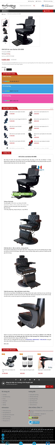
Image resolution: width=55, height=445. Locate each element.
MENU (5, 11)
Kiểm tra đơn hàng (48, 1)
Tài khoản (39, 1)
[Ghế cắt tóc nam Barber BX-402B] (30, 142)
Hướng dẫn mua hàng (34, 394)
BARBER (8, 51)
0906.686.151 (43, 413)
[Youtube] (20, 380)
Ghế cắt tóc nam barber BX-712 (41, 119)
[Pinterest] (30, 380)
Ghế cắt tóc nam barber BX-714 (17, 148)
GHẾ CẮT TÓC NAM (10, 56)
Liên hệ (4, 402)
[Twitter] (34, 380)
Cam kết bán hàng (6, 396)
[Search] (34, 5)
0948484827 (37, 413)
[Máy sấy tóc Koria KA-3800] (45, 361)
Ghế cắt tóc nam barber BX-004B (17, 133)
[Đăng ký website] (34, 422)
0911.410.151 (14, 101)
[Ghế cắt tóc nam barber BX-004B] (6, 135)
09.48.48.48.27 (49, 6)
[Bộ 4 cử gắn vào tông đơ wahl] (27, 361)
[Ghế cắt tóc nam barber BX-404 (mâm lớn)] (30, 135)
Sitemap (4, 404)
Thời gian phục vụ (6, 420)
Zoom (38, 44)
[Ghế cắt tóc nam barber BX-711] (30, 128)
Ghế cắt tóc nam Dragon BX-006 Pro (18, 119)
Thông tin (6, 153)
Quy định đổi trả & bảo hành (8, 414)
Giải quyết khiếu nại (7, 412)
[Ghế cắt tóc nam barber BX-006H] (6, 113)
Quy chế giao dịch (33, 400)
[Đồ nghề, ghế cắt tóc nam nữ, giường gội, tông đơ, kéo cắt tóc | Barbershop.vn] (9, 6)
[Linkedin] (39, 380)
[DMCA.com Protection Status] (33, 417)
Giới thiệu (5, 394)
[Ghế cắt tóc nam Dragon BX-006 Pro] (6, 120)
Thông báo (5, 400)
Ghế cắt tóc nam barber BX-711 (41, 126)
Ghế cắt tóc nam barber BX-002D (17, 141)
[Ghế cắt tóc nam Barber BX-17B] (9, 361)
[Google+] (25, 380)
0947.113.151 (14, 91)
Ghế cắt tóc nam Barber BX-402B (41, 141)
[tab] (6, 153)
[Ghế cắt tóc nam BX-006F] (6, 128)
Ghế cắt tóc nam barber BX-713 (41, 111)
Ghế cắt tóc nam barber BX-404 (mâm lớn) (43, 134)
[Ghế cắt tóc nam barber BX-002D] (6, 142)
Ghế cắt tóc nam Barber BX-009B (18, 203)
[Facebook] (16, 380)
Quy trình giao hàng (34, 398)
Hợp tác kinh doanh (34, 402)
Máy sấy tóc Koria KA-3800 (44, 370)
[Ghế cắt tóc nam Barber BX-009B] (5, 23)
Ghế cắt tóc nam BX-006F (15, 126)
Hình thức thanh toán (34, 396)
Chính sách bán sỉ (33, 404)
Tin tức (4, 398)
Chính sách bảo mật (7, 410)
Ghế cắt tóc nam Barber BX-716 (41, 148)
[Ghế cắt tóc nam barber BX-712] (30, 120)
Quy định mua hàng (7, 416)
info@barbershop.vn (37, 415)
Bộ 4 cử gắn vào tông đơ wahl (27, 370)
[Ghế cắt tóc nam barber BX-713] (30, 113)
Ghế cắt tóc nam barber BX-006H (17, 111)
